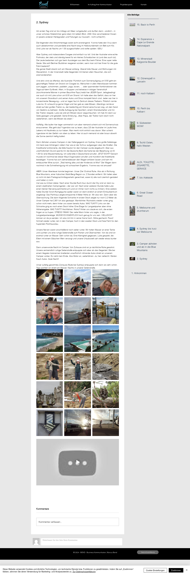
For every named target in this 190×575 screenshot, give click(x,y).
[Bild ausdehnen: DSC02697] (49, 310)
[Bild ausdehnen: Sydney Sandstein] (105, 366)
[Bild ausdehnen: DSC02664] (49, 366)
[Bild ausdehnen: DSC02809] (105, 338)
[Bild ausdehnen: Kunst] (49, 422)
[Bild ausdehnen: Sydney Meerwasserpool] (77, 338)
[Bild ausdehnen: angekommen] (77, 282)
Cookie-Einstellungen (155, 570)
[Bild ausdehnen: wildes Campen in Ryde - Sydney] (77, 422)
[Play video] (77, 462)
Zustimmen (176, 570)
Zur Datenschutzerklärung (84, 571)
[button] (148, 552)
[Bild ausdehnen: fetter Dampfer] (77, 310)
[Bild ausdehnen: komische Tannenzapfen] (105, 394)
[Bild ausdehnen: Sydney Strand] (49, 338)
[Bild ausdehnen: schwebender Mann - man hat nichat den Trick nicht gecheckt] (105, 310)
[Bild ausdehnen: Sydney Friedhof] (49, 394)
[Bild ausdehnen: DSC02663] (77, 366)
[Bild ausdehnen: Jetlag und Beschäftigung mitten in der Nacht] (49, 282)
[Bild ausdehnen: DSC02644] (77, 394)
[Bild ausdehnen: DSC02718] (105, 282)
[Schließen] (186, 570)
